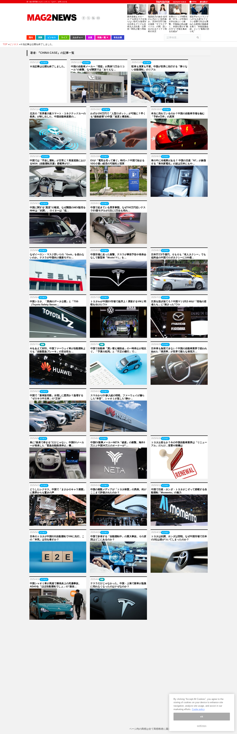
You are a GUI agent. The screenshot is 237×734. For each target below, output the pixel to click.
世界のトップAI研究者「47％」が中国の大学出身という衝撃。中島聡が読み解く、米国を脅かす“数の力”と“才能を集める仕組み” (178, 24)
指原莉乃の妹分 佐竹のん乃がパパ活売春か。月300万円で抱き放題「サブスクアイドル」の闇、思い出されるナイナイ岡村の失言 (157, 24)
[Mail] (98, 18)
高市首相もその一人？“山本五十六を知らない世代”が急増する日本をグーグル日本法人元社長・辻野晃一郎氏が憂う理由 (137, 22)
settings (201, 725)
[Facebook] (84, 18)
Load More (118, 627)
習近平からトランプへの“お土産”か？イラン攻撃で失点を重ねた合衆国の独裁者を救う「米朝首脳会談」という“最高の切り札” (199, 24)
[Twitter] (88, 18)
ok (201, 716)
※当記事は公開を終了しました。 (48, 66)
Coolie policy (198, 709)
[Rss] (93, 18)
